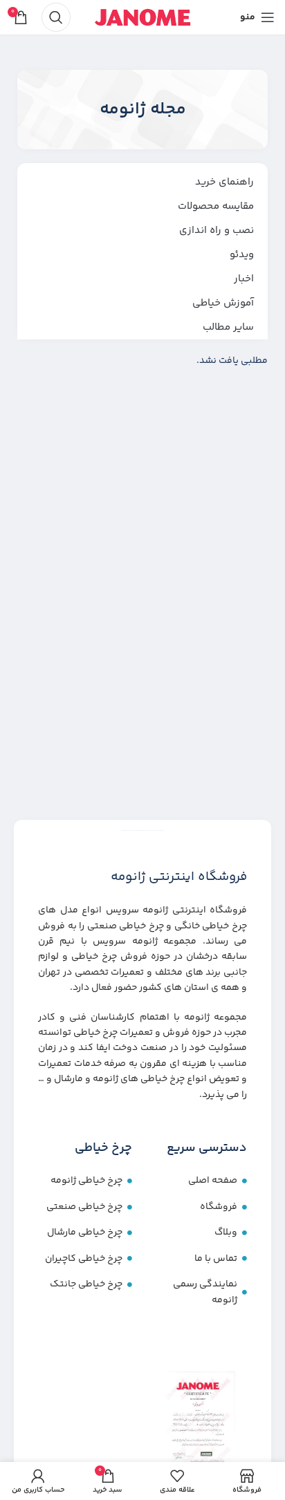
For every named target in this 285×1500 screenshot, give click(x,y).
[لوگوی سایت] (142, 17)
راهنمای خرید (224, 182)
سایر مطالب (228, 327)
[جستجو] (56, 17)
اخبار (244, 279)
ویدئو (242, 255)
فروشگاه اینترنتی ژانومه (179, 877)
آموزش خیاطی (223, 303)
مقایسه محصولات (216, 206)
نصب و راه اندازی (216, 230)
